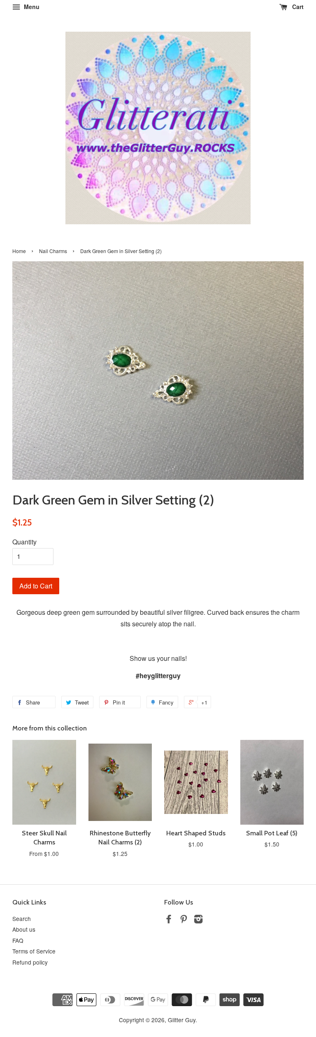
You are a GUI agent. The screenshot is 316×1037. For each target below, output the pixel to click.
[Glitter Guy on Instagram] (198, 920)
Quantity (24, 541)
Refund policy (30, 962)
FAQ (17, 940)
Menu (31, 6)
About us (23, 929)
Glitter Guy (181, 1020)
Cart (297, 6)
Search (21, 918)
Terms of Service (34, 951)
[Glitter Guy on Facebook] (168, 920)
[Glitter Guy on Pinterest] (183, 920)
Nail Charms (53, 250)
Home (19, 250)
